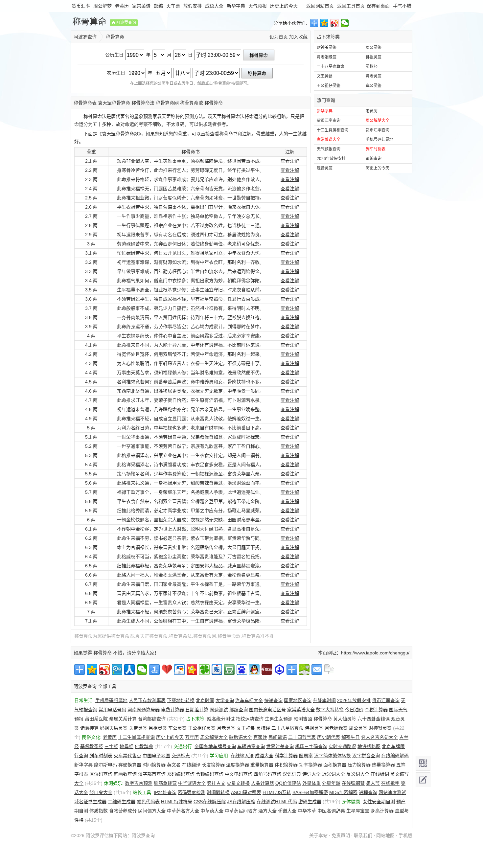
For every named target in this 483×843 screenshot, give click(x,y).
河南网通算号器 (143, 709)
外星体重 (311, 783)
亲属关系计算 (123, 718)
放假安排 (192, 6)
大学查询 (225, 700)
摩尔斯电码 (105, 764)
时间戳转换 (218, 792)
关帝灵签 (138, 728)
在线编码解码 (395, 755)
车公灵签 (373, 85)
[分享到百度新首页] (242, 669)
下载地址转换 (181, 700)
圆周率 (306, 755)
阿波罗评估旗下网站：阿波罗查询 (120, 835)
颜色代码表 (148, 801)
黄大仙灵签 (344, 718)
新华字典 (236, 6)
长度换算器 (213, 764)
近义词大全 (333, 774)
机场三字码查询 (311, 746)
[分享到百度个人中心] (279, 669)
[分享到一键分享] (154, 669)
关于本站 (318, 835)
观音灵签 (325, 168)
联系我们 (363, 835)
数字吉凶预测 (138, 783)
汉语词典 (292, 774)
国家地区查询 (297, 700)
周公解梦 (102, 6)
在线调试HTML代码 (277, 801)
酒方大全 (267, 810)
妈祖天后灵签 (113, 728)
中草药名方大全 (183, 810)
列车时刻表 (375, 149)
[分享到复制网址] (329, 669)
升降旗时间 (324, 700)
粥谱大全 (287, 810)
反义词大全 (357, 774)
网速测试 (219, 709)
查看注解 (290, 161)
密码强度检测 (191, 792)
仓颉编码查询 (209, 774)
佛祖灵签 (373, 57)
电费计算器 (172, 709)
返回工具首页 (351, 6)
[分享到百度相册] (179, 669)
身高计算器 (382, 810)
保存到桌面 (378, 6)
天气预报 (257, 6)
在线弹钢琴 (353, 783)
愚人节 (373, 783)
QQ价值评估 (288, 783)
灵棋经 (372, 66)
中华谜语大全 (192, 783)
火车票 (173, 6)
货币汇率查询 (328, 120)
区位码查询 (100, 774)
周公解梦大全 (377, 120)
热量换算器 (383, 764)
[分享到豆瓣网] (229, 669)
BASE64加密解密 (310, 792)
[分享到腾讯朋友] (204, 669)
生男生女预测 (278, 718)
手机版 (405, 835)
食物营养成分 (123, 810)
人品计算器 (262, 783)
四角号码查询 (267, 774)
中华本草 (307, 810)
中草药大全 (211, 810)
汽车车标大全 (249, 700)
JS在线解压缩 (241, 801)
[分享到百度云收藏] (167, 669)
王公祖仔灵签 (328, 85)
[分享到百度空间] (304, 669)
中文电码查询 (238, 774)
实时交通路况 (342, 746)
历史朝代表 (328, 737)
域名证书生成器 (90, 801)
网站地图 (385, 835)
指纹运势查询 (250, 718)
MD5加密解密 (343, 792)
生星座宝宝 (357, 810)
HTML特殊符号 (176, 801)
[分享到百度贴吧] (217, 669)
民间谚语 (277, 737)
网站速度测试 (392, 792)
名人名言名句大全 (379, 737)
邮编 (158, 6)
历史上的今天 (284, 6)
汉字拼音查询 (366, 755)
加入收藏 (298, 36)
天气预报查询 (328, 149)
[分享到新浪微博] (335, 23)
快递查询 (273, 700)
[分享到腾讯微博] (117, 669)
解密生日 (350, 737)
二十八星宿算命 (330, 66)
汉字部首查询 (152, 774)
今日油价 (354, 709)
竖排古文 (216, 783)
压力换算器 (359, 764)
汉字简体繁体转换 (332, 755)
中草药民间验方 (241, 810)
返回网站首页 (320, 6)
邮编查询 (373, 158)
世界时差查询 (280, 746)
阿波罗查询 (126, 22)
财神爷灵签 (326, 47)
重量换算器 (261, 764)
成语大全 (214, 6)
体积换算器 (286, 764)
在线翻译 (191, 764)
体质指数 (98, 810)
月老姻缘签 (326, 57)
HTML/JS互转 (277, 792)
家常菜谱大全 (328, 139)
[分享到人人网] (129, 669)
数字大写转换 (330, 709)
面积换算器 (334, 764)
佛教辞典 (144, 746)
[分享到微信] (345, 23)
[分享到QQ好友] (254, 669)
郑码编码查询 (181, 774)
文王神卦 (325, 76)
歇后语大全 (240, 737)
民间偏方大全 (152, 810)
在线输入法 (242, 755)
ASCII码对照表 (246, 792)
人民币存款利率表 (147, 700)
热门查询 (326, 100)
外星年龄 (331, 783)
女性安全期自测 (379, 801)
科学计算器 (286, 755)
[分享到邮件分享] (316, 669)
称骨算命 (89, 22)
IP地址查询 (165, 792)
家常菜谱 (141, 6)
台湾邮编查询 (152, 718)
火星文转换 (238, 783)
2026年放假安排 (331, 158)
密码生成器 (309, 801)
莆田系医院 (96, 718)
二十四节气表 (302, 737)
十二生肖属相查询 (332, 130)
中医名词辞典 (331, 810)
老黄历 (122, 6)
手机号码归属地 (379, 139)
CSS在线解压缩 (210, 801)
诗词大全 (311, 774)
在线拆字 (390, 783)
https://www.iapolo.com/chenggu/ (375, 652)
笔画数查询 (125, 774)
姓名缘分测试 (221, 718)
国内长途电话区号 (267, 709)
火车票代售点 (127, 755)
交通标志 (181, 755)
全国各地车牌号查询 (215, 746)
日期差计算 (196, 709)
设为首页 (278, 36)
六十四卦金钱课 (373, 718)
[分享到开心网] (192, 669)
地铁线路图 (368, 746)
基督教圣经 (91, 746)
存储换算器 (129, 764)
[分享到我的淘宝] (292, 669)
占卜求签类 (328, 36)
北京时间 (205, 700)
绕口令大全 (100, 792)
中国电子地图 (156, 755)
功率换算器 (310, 764)
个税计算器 (376, 709)
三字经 (111, 746)
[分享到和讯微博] (267, 669)
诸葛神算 (89, 728)
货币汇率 (81, 6)
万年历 (192, 737)
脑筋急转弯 (165, 783)
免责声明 (341, 835)
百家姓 (260, 737)
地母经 (126, 746)
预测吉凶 (303, 718)
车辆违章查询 (251, 746)
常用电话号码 (112, 709)
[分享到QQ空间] (324, 23)
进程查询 (368, 792)
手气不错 (402, 6)
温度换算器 (237, 764)
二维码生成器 (121, 801)
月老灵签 (373, 76)
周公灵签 (373, 47)
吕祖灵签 (158, 728)
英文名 (174, 764)
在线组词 (380, 774)
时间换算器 (154, 764)
